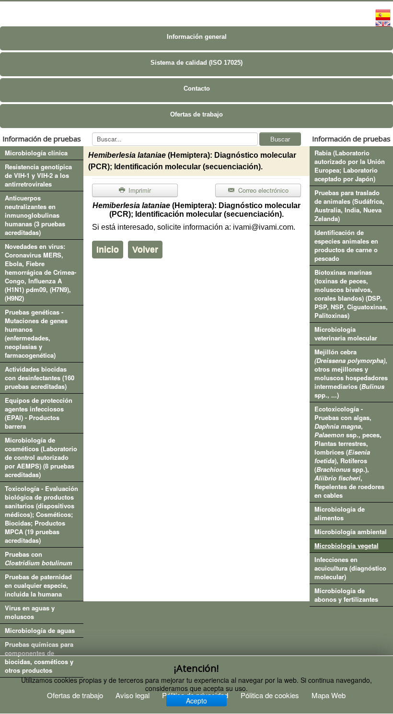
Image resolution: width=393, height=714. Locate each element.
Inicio (107, 249)
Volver (145, 249)
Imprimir (139, 190)
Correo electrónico (262, 190)
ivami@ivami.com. (264, 227)
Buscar (280, 138)
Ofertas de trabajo (196, 114)
